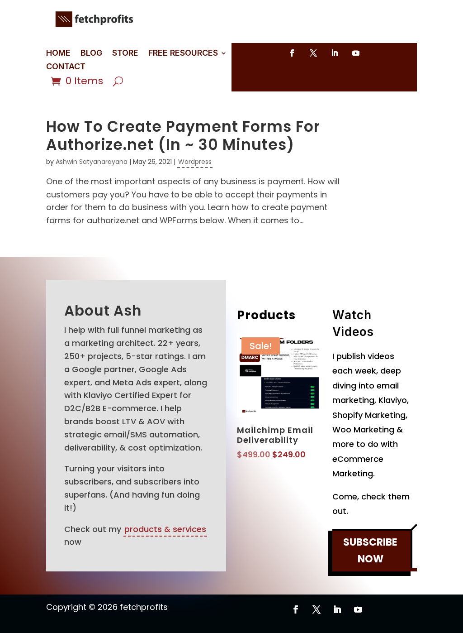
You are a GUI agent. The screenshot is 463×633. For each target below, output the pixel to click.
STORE (125, 54)
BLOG (91, 54)
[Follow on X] (313, 53)
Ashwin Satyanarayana (92, 161)
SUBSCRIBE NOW (370, 550)
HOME (58, 54)
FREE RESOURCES (183, 54)
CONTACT (65, 67)
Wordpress (195, 161)
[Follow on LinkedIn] (334, 53)
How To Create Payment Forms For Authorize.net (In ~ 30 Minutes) (183, 135)
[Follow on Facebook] (292, 53)
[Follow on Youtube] (356, 53)
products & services (165, 529)
